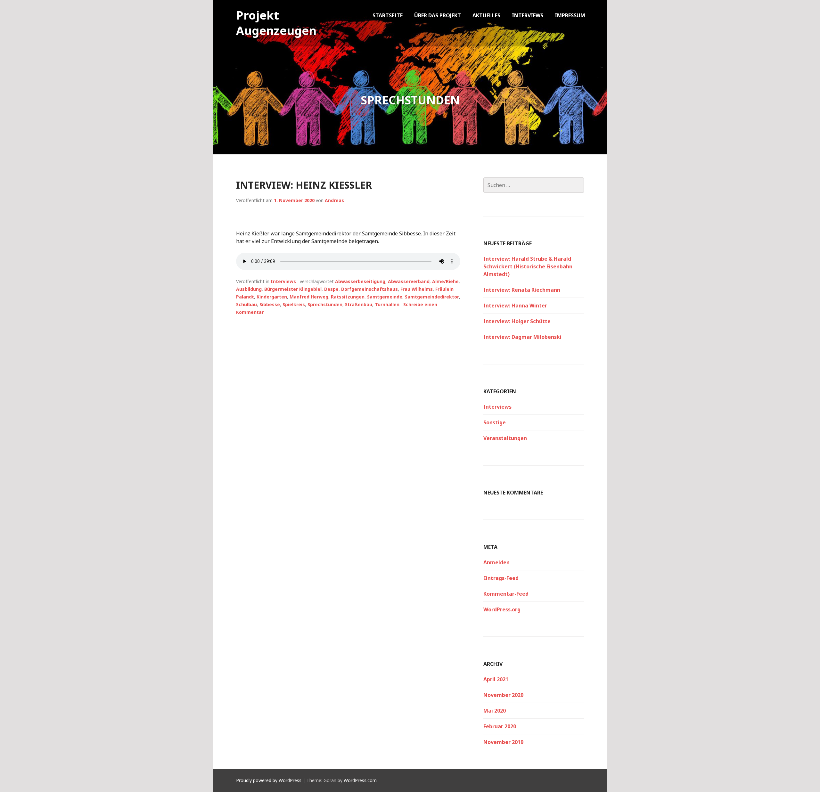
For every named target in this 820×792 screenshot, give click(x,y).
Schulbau (246, 304)
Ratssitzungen (348, 297)
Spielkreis (294, 304)
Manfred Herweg (309, 297)
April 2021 (495, 679)
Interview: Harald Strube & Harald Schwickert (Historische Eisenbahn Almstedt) (527, 266)
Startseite (388, 15)
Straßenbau (358, 304)
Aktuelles (486, 15)
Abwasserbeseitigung (360, 281)
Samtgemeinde (384, 297)
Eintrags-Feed (501, 578)
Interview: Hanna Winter (515, 305)
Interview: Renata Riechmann (521, 289)
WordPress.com (360, 780)
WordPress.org (502, 609)
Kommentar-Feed (506, 593)
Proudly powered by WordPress (268, 780)
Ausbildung (249, 289)
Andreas (334, 200)
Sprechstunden (325, 304)
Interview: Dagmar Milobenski (522, 336)
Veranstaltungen (505, 438)
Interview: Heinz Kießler (304, 185)
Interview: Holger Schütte (517, 321)
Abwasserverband (409, 281)
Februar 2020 (499, 726)
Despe (331, 289)
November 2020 (503, 694)
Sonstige (494, 422)
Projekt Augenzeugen (276, 22)
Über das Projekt (437, 15)
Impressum (570, 15)
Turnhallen (387, 304)
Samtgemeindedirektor (432, 297)
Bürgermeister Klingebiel (293, 289)
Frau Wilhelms (416, 289)
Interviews (527, 15)
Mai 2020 (494, 710)
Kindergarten (272, 297)
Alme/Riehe (445, 281)
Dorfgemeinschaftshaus (369, 289)
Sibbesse (269, 304)
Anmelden (496, 562)
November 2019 (503, 742)
